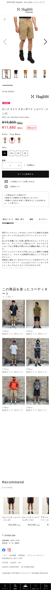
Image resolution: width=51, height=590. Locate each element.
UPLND (5, 563)
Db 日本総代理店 (27, 567)
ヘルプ (4, 555)
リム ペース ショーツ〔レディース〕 (30, 518)
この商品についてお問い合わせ (22, 182)
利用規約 (21, 555)
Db (19, 563)
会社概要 (12, 555)
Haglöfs (13, 563)
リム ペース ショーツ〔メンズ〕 (11, 518)
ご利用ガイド (14, 187)
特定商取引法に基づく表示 (12, 558)
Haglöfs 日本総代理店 (10, 567)
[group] (25, 42)
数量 (4, 160)
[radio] (5, 140)
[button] (5, 586)
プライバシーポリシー (35, 555)
